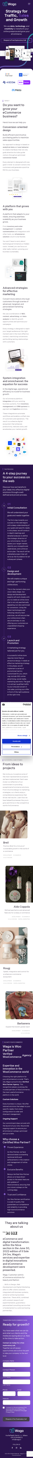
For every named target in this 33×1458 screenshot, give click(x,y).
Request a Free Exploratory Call (15, 40)
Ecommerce (17, 855)
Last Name (6, 1385)
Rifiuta (16, 752)
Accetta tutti (16, 741)
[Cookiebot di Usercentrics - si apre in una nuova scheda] (23, 704)
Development (7, 855)
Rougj (6, 968)
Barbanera (23, 1023)
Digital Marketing (24, 919)
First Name (6, 1377)
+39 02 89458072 (16, 1438)
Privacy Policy (10, 1412)
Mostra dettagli (22, 735)
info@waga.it (16, 1440)
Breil (6, 842)
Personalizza (15, 746)
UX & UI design (7, 857)
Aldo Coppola (22, 906)
